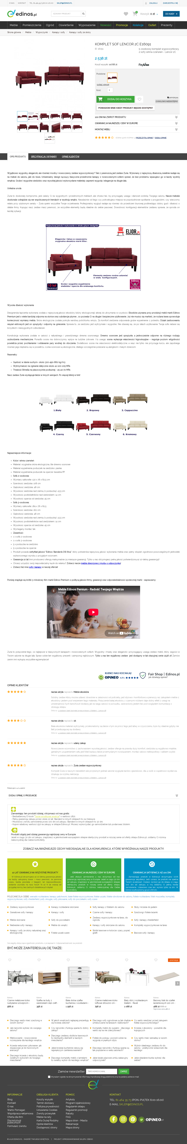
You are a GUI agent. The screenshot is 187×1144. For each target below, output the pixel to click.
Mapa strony (72, 1127)
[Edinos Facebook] (113, 1120)
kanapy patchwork (58, 896)
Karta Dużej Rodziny (47, 1120)
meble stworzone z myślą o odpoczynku (101, 563)
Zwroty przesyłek (46, 1113)
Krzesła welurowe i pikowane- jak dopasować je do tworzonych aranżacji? (25, 1047)
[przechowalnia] (128, 13)
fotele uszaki (100, 896)
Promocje (122, 25)
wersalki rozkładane (39, 896)
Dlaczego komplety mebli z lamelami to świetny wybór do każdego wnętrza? (70, 1059)
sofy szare (92, 899)
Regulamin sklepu (75, 1106)
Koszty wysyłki (45, 1099)
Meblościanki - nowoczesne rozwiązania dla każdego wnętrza (25, 1039)
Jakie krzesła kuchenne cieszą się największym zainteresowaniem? (67, 1049)
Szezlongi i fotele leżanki (146, 912)
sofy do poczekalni (77, 899)
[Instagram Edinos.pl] (123, 1120)
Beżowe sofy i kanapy (144, 933)
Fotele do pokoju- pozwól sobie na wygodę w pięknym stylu (109, 1039)
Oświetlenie (66, 25)
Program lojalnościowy (78, 1103)
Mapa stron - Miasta (76, 1120)
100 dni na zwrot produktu (110, 117)
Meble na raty (44, 1117)
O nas (11, 3)
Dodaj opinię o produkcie (23, 795)
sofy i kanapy (35, 567)
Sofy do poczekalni (60, 920)
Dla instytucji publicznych (14, 1121)
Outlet (152, 25)
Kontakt (22, 3)
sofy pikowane (60, 899)
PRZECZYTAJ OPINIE (144, 138)
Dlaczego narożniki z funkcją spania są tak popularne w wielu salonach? (111, 1049)
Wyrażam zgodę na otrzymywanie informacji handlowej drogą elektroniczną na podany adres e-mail (95, 1077)
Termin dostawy (45, 1103)
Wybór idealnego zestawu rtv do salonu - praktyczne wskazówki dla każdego (150, 1047)
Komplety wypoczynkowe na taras (150, 925)
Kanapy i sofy (57, 912)
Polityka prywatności (48, 1106)
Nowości (105, 25)
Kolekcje (138, 25)
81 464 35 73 (123, 1099)
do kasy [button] (170, 14)
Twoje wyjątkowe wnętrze (47, 816)
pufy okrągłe (46, 899)
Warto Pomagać (16, 1110)
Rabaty (70, 1113)
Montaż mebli (102, 129)
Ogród (50, 25)
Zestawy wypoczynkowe (22, 907)
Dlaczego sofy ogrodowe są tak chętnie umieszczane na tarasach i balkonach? (112, 1021)
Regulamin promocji (76, 1110)
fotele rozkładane (141, 896)
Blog (9, 1099)
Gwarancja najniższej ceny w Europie (116, 123)
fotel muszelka (158, 896)
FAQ (68, 1117)
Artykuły (70, 1099)
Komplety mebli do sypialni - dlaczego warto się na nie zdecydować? (111, 1029)
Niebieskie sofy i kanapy (21, 925)
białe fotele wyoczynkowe (80, 896)
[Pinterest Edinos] (133, 1120)
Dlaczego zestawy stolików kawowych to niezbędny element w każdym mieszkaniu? (69, 1037)
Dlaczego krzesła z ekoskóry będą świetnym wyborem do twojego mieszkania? (26, 1057)
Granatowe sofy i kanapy (21, 912)
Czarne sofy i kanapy (102, 912)
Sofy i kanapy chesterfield (146, 920)
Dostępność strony (47, 1127)
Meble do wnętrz (59, 925)
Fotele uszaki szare (60, 933)
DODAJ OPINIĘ (160, 138)
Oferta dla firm (15, 1117)
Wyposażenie (87, 25)
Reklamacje (72, 1124)
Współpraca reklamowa (20, 1113)
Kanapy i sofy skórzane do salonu (109, 925)
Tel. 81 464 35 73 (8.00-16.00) (41, 3)
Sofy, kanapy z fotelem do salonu (108, 907)
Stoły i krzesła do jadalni (145, 907)
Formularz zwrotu (16, 1126)
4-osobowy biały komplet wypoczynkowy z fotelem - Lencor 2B (82, 711)
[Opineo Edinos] (151, 1120)
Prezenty (166, 25)
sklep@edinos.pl (64, 3)
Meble (14, 25)
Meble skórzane (17, 920)
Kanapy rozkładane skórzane (65, 907)
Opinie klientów (45, 1124)
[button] (83, 14)
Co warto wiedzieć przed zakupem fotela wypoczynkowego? (150, 1021)
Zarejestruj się (170, 3)
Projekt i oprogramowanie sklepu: (73, 1139)
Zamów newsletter (71, 1071)
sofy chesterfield (31, 899)
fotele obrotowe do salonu (119, 896)
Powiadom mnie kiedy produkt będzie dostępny (125, 108)
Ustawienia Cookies (47, 1110)
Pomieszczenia (32, 25)
